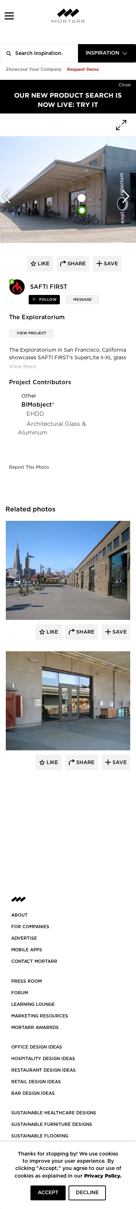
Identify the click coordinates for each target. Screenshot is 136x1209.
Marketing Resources (39, 1016)
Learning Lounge (33, 1004)
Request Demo (83, 69)
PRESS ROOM (26, 981)
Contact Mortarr (34, 961)
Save (119, 632)
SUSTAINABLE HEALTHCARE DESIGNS (53, 1113)
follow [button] (47, 299)
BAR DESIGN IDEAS (33, 1093)
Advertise (24, 938)
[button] (9, 15)
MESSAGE (82, 299)
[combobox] (107, 53)
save (110, 263)
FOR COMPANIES (30, 927)
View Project (31, 333)
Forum (19, 993)
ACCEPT (48, 1192)
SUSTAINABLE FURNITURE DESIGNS (51, 1124)
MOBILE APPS (26, 950)
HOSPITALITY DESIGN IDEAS (43, 1058)
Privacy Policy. (102, 1175)
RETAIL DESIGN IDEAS (36, 1082)
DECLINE (87, 1192)
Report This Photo (29, 467)
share (76, 263)
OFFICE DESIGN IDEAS (36, 1047)
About (19, 915)
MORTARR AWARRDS (35, 1027)
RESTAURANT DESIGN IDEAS (43, 1070)
